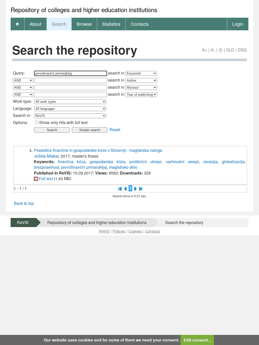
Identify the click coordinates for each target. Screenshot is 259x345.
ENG (242, 49)
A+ (204, 49)
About (35, 23)
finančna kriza (71, 161)
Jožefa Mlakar (46, 156)
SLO (230, 49)
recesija (210, 161)
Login (237, 23)
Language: (22, 108)
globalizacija (233, 161)
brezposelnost (46, 167)
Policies (119, 231)
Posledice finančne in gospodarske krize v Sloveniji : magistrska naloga (98, 150)
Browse (84, 23)
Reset (115, 129)
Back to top (24, 203)
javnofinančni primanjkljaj (84, 167)
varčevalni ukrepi (182, 161)
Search (59, 23)
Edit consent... (197, 340)
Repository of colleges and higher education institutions (96, 222)
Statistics (111, 23)
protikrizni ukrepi (145, 161)
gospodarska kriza (107, 161)
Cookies (135, 231)
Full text (46, 178)
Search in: (22, 115)
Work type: (22, 101)
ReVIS (23, 222)
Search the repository (184, 222)
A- (213, 49)
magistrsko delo (123, 167)
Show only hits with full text (63, 122)
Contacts (140, 23)
